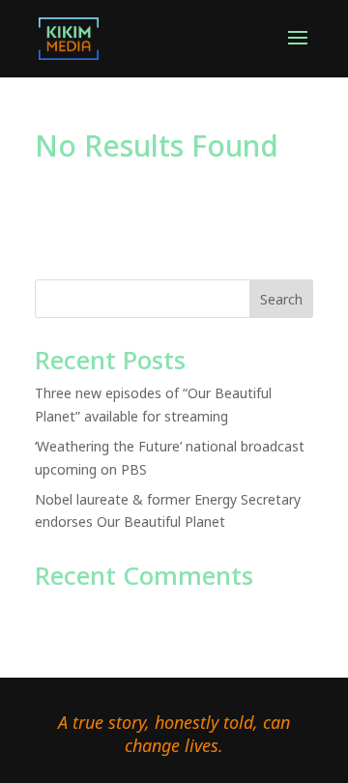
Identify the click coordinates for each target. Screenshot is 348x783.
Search (281, 299)
